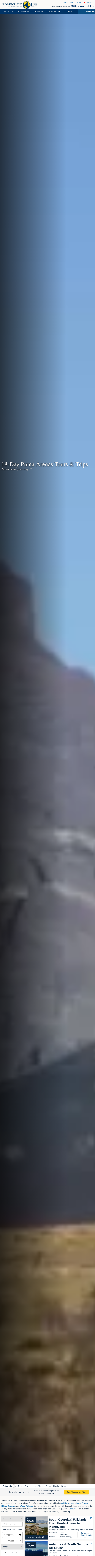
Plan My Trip (54, 11)
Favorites (88, 2)
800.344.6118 (82, 6)
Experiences (23, 11)
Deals (63, 1486)
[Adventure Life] (19, 4)
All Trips (18, 1486)
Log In (78, 2)
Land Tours (38, 1486)
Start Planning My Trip (76, 1492)
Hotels (56, 1486)
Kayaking (11, 1506)
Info (70, 1486)
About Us (39, 11)
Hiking (4, 1506)
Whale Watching (26, 1506)
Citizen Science (81, 1503)
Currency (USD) (68, 2)
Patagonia (7, 1486)
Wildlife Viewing (67, 1503)
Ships (48, 1486)
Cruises (28, 1486)
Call (46, 1493)
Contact (70, 11)
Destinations (8, 11)
